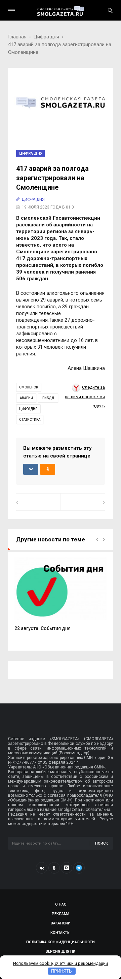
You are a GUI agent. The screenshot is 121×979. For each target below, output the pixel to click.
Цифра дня (46, 37)
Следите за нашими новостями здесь (85, 396)
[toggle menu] (11, 10)
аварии (26, 398)
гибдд (48, 398)
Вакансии (61, 923)
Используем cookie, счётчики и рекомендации (60, 963)
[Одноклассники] (54, 868)
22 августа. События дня (42, 628)
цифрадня (28, 409)
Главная (17, 37)
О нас (60, 904)
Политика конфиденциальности (60, 942)
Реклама (61, 914)
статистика (29, 419)
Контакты (60, 932)
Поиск (101, 843)
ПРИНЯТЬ (61, 971)
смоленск (28, 387)
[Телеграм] (79, 868)
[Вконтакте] (41, 868)
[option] (60, 597)
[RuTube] (66, 868)
